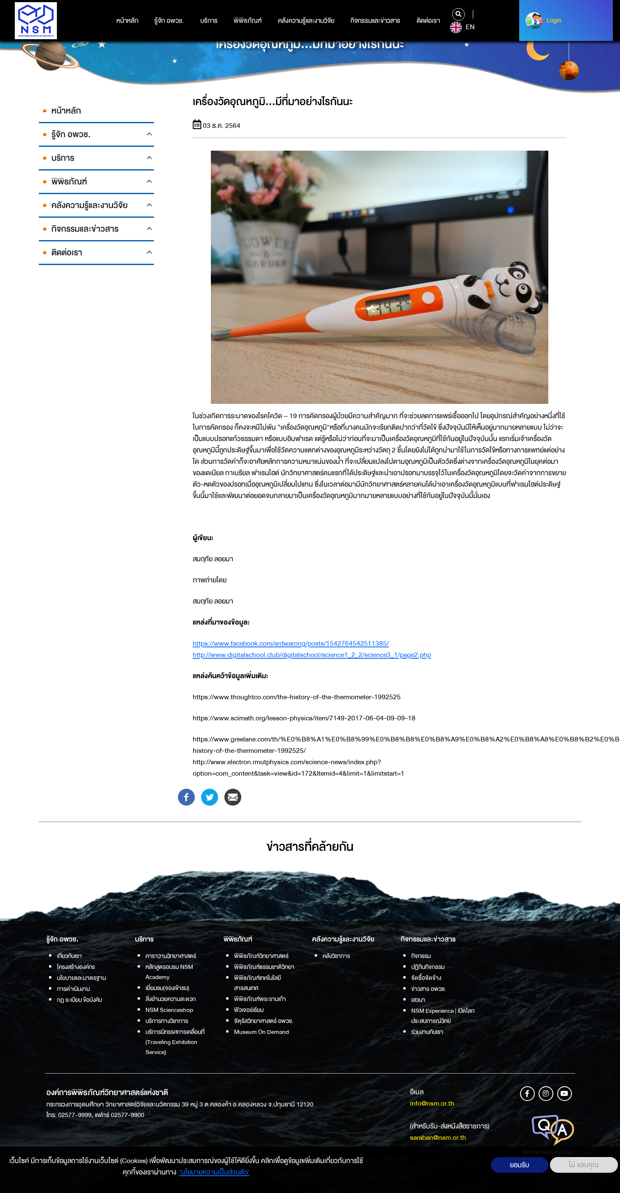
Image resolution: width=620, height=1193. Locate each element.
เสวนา (418, 1000)
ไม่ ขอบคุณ (584, 1165)
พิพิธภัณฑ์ (247, 20)
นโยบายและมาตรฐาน (81, 978)
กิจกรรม (421, 956)
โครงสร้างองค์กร (76, 967)
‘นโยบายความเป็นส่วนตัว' (214, 1172)
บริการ (209, 20)
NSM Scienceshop (169, 1010)
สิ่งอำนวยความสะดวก (171, 999)
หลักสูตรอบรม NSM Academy (169, 972)
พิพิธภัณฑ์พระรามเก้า (260, 999)
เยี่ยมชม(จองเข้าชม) (167, 988)
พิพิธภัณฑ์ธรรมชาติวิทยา (264, 967)
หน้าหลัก (127, 20)
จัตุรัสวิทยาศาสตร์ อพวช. (264, 1021)
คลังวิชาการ (336, 956)
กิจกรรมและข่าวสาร (375, 20)
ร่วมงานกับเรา (427, 1032)
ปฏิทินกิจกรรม (428, 967)
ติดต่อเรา (428, 20)
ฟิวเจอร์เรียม (249, 1010)
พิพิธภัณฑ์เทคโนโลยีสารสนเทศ (257, 983)
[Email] (232, 796)
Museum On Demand (261, 1032)
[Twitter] (209, 796)
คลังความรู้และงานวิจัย (306, 20)
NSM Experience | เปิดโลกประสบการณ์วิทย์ (442, 1016)
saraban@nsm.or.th (438, 1137)
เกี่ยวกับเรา (69, 956)
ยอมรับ (519, 1165)
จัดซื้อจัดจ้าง (426, 978)
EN (469, 27)
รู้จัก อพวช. (169, 20)
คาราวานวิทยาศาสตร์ (171, 956)
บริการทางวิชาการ (167, 1021)
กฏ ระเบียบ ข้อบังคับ (79, 1000)
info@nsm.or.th (432, 1103)
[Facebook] (186, 796)
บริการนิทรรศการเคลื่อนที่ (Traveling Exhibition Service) (175, 1042)
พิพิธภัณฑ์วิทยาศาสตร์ (261, 956)
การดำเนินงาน (73, 989)
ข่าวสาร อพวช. (428, 989)
